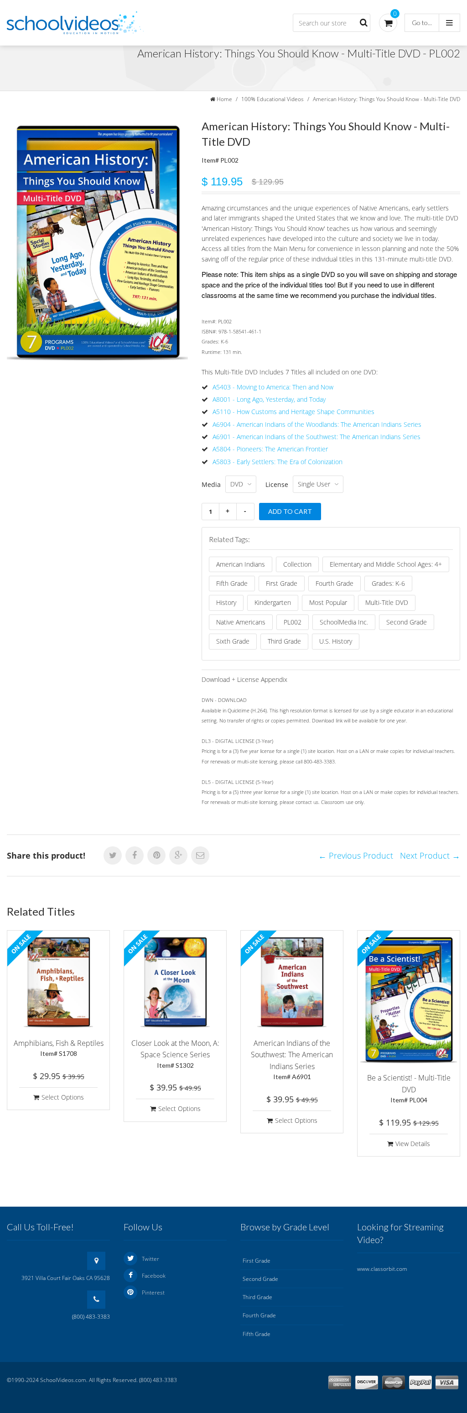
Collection (297, 564)
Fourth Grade (334, 583)
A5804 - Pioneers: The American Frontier (270, 449)
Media (211, 484)
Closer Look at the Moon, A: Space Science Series (175, 1053)
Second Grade (406, 622)
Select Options (63, 1097)
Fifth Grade (232, 583)
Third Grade (284, 641)
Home (224, 99)
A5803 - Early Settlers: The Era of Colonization (277, 461)
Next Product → (430, 855)
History (226, 602)
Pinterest (153, 1292)
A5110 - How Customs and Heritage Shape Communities (293, 411)
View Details (412, 1143)
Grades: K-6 (388, 583)
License (276, 484)
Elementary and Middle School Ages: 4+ (386, 564)
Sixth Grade (232, 641)
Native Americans (240, 622)
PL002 (292, 622)
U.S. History (335, 641)
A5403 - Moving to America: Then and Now (273, 387)
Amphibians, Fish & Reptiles (59, 1048)
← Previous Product (355, 855)
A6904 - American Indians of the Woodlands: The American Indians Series (317, 424)
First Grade (281, 583)
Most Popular (328, 602)
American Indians (240, 564)
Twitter (150, 1259)
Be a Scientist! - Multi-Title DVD (409, 1088)
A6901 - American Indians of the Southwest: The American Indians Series (316, 436)
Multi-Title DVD (386, 602)
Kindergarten (272, 602)
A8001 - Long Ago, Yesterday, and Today (269, 399)
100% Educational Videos (272, 99)
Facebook (154, 1276)
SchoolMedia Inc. (344, 622)
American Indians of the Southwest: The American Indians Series (292, 1059)
